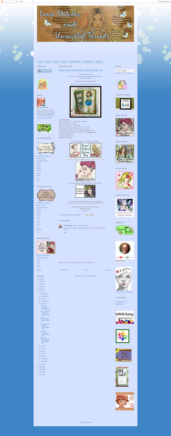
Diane (38, 215)
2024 (40, 284)
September (44, 301)
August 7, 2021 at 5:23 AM (80, 225)
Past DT (56, 62)
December (44, 294)
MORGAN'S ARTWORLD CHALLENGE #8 (44, 341)
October (43, 299)
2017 (40, 372)
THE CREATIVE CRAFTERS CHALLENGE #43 (45, 314)
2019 (40, 367)
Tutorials (48, 62)
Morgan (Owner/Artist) (43, 255)
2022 (40, 289)
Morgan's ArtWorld (85, 78)
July (42, 346)
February (43, 358)
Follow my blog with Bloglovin (124, 292)
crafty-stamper (68, 225)
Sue (38, 232)
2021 (40, 291)
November (44, 296)
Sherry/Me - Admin (42, 161)
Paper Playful (119, 304)
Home (40, 62)
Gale (38, 217)
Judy (38, 265)
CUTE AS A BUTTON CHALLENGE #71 (44, 334)
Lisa (38, 224)
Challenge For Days (121, 302)
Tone (38, 180)
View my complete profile (44, 118)
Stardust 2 (97, 84)
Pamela (39, 229)
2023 (40, 286)
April (42, 354)
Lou (38, 178)
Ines (38, 173)
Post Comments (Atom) (89, 276)
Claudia (39, 168)
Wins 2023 (99, 62)
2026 (40, 279)
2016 (40, 374)
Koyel (38, 222)
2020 (40, 364)
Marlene (39, 270)
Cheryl (39, 163)
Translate (129, 73)
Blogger (89, 422)
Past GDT (64, 62)
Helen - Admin (41, 158)
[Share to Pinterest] (93, 215)
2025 (40, 281)
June (42, 348)
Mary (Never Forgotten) (43, 156)
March (43, 356)
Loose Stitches (43, 107)
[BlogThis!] (87, 215)
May (42, 351)
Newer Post (63, 270)
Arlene (39, 210)
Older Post (108, 270)
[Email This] (85, 215)
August (43, 303)
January (43, 361)
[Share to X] (89, 215)
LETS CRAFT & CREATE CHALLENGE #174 (44, 327)
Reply (65, 232)
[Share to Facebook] (91, 215)
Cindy (38, 166)
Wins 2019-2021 (87, 62)
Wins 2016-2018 (75, 62)
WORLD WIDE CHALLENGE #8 (44, 320)
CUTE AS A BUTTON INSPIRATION (45, 307)
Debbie (39, 170)
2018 (40, 369)
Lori (38, 227)
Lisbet (38, 175)
